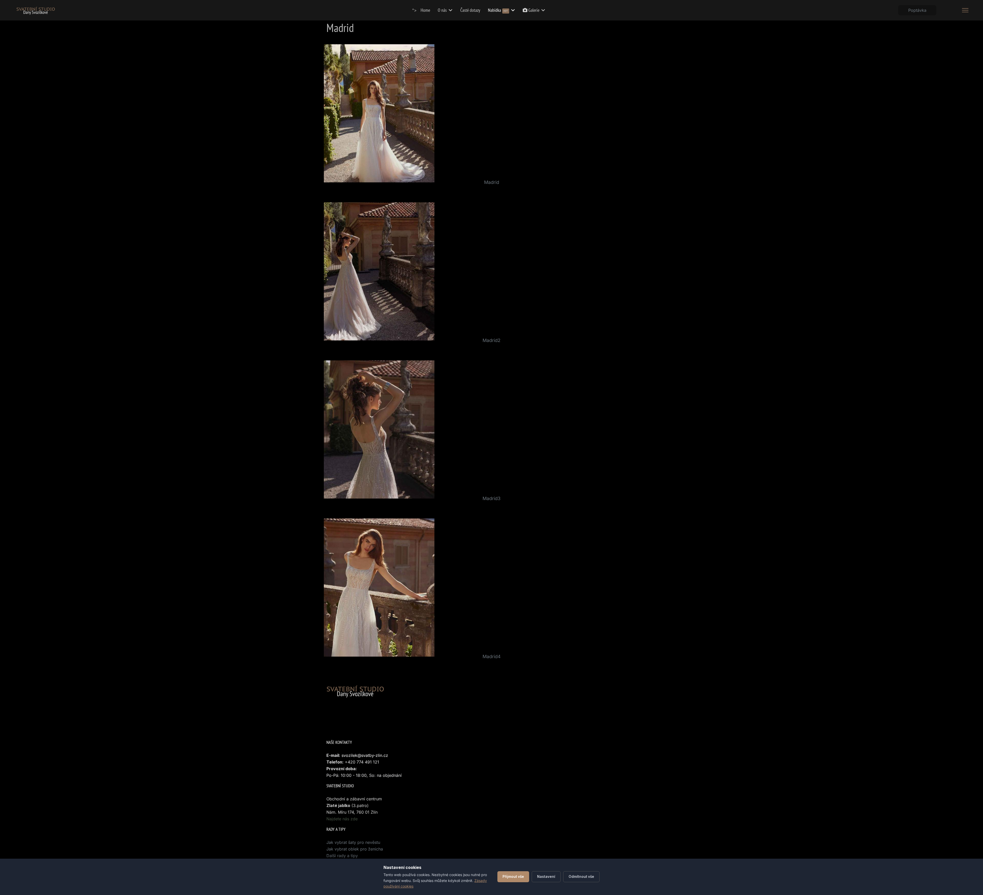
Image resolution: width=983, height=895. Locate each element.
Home (425, 10)
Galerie (533, 10)
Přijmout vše (513, 877)
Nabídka (498, 10)
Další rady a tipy (342, 855)
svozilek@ (351, 755)
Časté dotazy (470, 10)
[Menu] (965, 10)
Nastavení (546, 877)
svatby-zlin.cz (374, 755)
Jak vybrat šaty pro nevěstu (353, 842)
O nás (442, 10)
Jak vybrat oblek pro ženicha (354, 849)
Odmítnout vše (581, 877)
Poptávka (917, 10)
